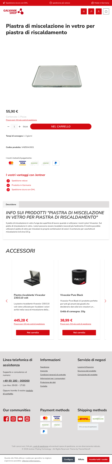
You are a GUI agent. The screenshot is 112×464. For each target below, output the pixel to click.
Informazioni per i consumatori (52, 378)
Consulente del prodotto (87, 374)
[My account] (99, 11)
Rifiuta (81, 459)
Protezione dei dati (48, 382)
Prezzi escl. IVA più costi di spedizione (21, 120)
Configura (68, 459)
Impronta (44, 371)
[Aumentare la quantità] (19, 126)
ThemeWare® (84, 449)
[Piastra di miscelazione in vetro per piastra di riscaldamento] (56, 74)
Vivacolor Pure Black (71, 295)
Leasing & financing (86, 367)
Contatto (43, 386)
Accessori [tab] (20, 251)
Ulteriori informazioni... (31, 460)
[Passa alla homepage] (13, 11)
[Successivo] (105, 301)
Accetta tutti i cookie (98, 459)
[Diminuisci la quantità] (8, 126)
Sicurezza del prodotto (87, 371)
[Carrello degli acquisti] (106, 11)
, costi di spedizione (40, 446)
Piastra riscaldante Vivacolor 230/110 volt (29, 297)
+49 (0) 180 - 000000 (16, 381)
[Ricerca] (91, 11)
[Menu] (84, 11)
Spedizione (44, 367)
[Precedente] (7, 301)
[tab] (11, 204)
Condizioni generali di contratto (53, 374)
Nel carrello (60, 126)
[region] (56, 74)
